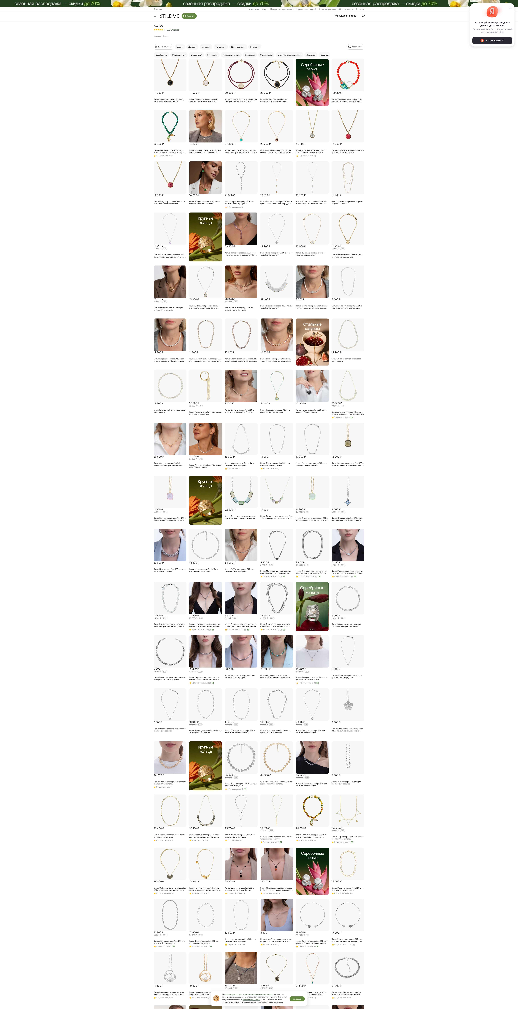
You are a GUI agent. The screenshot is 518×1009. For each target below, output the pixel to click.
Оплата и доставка (327, 9)
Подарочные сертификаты (282, 9)
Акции (265, 9)
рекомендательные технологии (258, 994)
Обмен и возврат (345, 9)
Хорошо (297, 999)
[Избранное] (363, 16)
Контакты (360, 9)
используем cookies (234, 994)
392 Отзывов (172, 30)
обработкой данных (251, 1000)
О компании (254, 9)
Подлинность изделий (306, 9)
